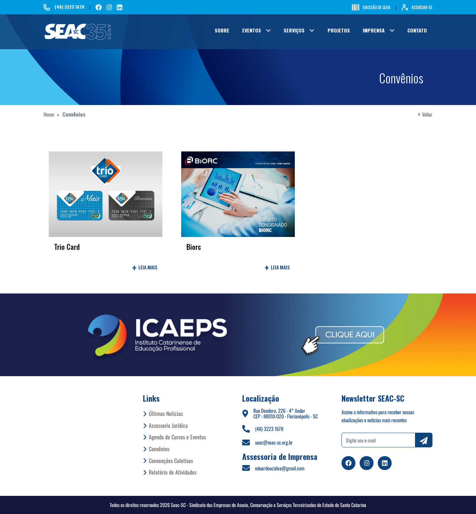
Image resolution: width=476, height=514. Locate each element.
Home (49, 114)
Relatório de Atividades (173, 472)
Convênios (159, 449)
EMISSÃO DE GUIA (376, 7)
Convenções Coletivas (171, 460)
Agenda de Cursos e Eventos (177, 437)
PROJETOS (339, 30)
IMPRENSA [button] (374, 30)
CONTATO (417, 30)
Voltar (427, 114)
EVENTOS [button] (251, 30)
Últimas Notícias (166, 413)
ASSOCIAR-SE (422, 7)
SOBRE (222, 30)
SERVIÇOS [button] (294, 30)
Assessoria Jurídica (168, 425)
